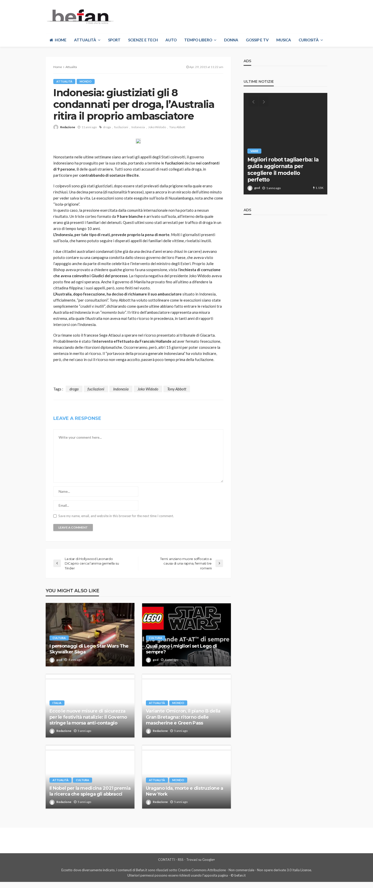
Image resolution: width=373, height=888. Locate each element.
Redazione (67, 127)
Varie (254, 151)
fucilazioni (121, 127)
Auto (171, 40)
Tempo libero (198, 40)
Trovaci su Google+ (200, 860)
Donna (231, 40)
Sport (114, 40)
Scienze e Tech (143, 40)
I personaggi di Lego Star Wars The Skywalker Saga (89, 649)
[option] (285, 143)
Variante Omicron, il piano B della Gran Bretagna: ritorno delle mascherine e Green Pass (183, 717)
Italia (57, 702)
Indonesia (138, 127)
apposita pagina (216, 875)
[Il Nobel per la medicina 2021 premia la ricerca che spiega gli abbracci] (90, 777)
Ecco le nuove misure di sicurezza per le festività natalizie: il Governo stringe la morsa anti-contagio (88, 717)
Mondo (86, 81)
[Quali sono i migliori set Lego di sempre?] (186, 634)
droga (107, 127)
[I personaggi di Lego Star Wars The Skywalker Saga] (90, 634)
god (59, 660)
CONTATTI (166, 860)
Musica (283, 40)
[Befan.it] (80, 16)
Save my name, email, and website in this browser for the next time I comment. (116, 516)
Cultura (59, 637)
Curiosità (309, 40)
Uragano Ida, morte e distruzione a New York (184, 791)
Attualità (85, 40)
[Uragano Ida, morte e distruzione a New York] (186, 777)
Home (60, 40)
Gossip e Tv (257, 40)
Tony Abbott (177, 127)
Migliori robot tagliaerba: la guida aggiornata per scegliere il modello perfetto (283, 169)
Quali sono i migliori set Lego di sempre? (181, 649)
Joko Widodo (157, 127)
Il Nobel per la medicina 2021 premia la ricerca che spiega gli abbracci (89, 791)
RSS (180, 860)
